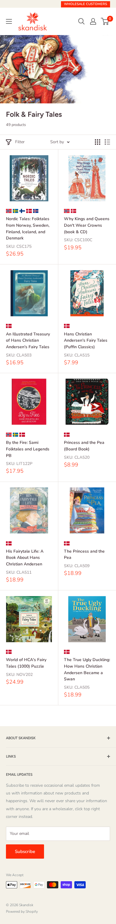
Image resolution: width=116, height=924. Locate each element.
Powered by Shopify (22, 911)
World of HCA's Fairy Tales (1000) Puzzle (26, 663)
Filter (20, 142)
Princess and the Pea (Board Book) (84, 446)
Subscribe (25, 851)
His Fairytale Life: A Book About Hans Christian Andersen (24, 557)
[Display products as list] (107, 142)
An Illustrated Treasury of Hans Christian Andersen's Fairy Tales (28, 340)
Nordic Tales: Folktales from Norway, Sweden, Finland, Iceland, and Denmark (27, 228)
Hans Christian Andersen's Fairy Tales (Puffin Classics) (85, 340)
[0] (105, 21)
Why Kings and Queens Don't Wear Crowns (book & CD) (86, 225)
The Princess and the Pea (84, 554)
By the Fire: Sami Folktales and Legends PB (27, 449)
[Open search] (81, 21)
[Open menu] (9, 21)
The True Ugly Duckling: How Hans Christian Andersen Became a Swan (87, 669)
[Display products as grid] (97, 142)
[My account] (93, 21)
